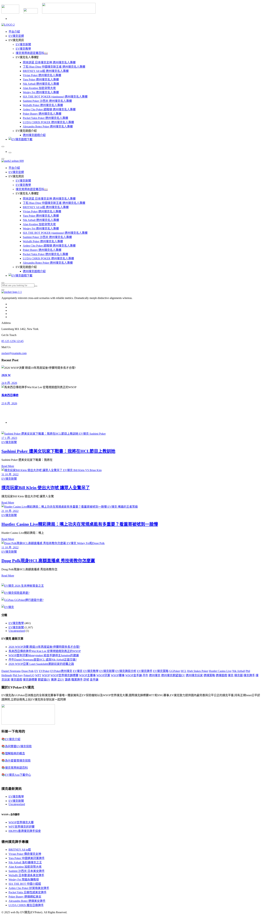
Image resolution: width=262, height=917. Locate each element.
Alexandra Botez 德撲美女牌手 (27, 900)
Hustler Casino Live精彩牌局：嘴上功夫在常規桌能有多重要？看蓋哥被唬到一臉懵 (79, 524)
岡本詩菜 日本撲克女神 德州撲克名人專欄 (49, 62)
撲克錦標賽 (30, 679)
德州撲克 (154, 675)
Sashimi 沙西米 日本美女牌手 (27, 870)
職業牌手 (77, 679)
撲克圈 (238, 675)
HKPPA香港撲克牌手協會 (25, 830)
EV (36, 671)
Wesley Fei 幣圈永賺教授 (24, 879)
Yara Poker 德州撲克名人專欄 (41, 79)
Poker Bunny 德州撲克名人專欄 (42, 113)
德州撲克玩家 (194, 675)
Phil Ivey (18, 675)
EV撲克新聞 (23, 44)
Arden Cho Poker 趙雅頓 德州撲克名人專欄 (49, 109)
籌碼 (68, 679)
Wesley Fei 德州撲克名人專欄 (41, 92)
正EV (60, 679)
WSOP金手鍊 (133, 675)
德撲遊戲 (221, 675)
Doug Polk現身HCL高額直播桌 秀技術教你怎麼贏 (48, 560)
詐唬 (86, 679)
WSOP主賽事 (87, 675)
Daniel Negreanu (11, 671)
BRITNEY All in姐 (20, 849)
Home (12, 422)
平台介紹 (14, 31)
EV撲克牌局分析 (125, 671)
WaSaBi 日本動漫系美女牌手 (26, 875)
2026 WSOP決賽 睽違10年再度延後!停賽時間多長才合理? (44, 646)
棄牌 (54, 679)
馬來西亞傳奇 (10, 395)
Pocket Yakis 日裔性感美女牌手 (28, 892)
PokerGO (29, 675)
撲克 (230, 675)
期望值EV (44, 679)
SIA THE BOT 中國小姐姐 (25, 883)
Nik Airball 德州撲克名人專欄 (41, 83)
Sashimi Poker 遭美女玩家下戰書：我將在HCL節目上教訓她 (58, 451)
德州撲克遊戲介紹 (34, 135)
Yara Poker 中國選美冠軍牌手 (27, 858)
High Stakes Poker (197, 671)
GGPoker (174, 671)
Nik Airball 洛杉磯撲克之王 (25, 862)
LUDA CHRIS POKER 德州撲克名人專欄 (48, 122)
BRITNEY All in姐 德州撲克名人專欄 (46, 70)
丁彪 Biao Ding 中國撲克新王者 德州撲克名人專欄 (54, 66)
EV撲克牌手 (144, 671)
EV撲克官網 (16, 35)
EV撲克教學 (23, 48)
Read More (7, 466)
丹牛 (145, 675)
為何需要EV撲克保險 (18, 746)
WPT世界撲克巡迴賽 (22, 826)
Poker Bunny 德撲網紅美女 (25, 896)
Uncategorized (17, 630)
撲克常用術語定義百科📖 (32, 52)
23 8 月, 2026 (9, 403)
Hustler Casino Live (220, 671)
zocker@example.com (14, 353)
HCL (183, 671)
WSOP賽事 (118, 675)
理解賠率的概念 (15, 753)
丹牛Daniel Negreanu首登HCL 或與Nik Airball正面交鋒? (43, 659)
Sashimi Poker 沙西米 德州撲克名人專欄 (47, 100)
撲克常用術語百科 (16, 767)
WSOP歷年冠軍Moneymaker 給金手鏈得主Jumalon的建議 (44, 655)
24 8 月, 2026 (9, 382)
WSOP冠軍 (103, 675)
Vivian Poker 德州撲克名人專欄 (42, 75)
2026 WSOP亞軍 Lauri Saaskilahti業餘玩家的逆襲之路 (41, 663)
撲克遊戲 (16, 679)
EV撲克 (78, 671)
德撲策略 (209, 675)
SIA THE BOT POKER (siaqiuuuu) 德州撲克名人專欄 (55, 96)
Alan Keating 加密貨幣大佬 (39, 88)
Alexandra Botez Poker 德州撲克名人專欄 (48, 126)
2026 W (6, 375)
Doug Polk (27, 671)
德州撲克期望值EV (173, 675)
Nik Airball (238, 671)
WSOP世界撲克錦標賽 (64, 675)
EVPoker (44, 671)
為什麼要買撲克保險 (18, 760)
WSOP (46, 675)
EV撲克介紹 (12, 739)
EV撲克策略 (160, 671)
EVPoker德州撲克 (61, 671)
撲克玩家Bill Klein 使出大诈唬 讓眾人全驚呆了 (45, 487)
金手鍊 (94, 679)
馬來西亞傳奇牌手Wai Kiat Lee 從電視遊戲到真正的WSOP (45, 651)
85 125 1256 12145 (12, 341)
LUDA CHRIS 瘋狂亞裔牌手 (26, 905)
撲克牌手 (249, 675)
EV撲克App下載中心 (18, 774)
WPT (38, 675)
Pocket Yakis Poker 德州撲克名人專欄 (45, 117)
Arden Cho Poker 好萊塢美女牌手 (29, 888)
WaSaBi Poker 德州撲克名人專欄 (43, 105)
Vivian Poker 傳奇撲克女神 (25, 853)
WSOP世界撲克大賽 (21, 822)
